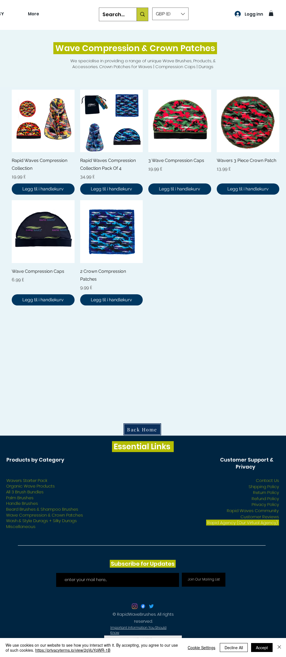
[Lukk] (279, 647)
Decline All (234, 647)
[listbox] (170, 14)
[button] (170, 14)
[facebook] (143, 606)
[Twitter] (151, 606)
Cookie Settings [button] (201, 647)
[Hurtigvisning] (43, 121)
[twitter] (134, 606)
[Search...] (142, 14)
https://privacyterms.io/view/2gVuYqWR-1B (72, 650)
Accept (262, 647)
